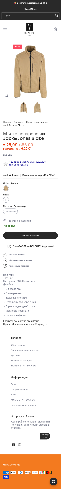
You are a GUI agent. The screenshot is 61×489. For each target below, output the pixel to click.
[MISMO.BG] (29, 29)
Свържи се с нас (19, 389)
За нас (14, 384)
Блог (13, 394)
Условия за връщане (21, 360)
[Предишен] (5, 71)
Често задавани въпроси (23, 405)
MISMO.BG (8, 464)
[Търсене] (56, 15)
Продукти (18, 122)
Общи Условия (18, 345)
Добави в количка (30, 235)
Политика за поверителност (25, 350)
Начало (7, 122)
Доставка (15, 355)
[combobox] (28, 15)
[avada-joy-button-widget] (53, 481)
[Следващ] (55, 71)
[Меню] (5, 29)
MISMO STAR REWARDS (23, 399)
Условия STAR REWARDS (23, 365)
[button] (55, 29)
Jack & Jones (10, 175)
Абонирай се (45, 436)
